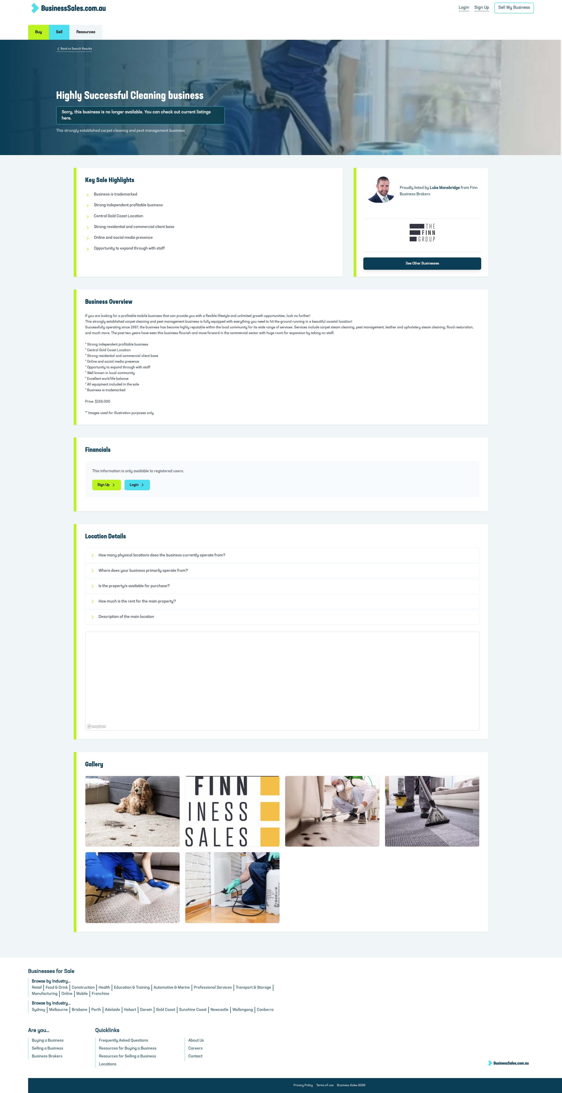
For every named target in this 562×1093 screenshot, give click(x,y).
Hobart (130, 1010)
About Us (196, 1041)
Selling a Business (47, 1049)
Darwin (146, 1010)
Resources (85, 32)
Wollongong (242, 1010)
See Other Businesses (422, 263)
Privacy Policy (303, 1085)
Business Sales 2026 (351, 1085)
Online (66, 994)
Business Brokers (47, 1057)
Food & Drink (57, 988)
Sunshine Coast (193, 1010)
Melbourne (58, 1010)
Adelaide (112, 1010)
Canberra (265, 1010)
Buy (38, 32)
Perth (96, 1010)
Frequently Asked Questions (123, 1041)
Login (464, 8)
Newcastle (220, 1010)
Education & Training (132, 988)
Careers (195, 1049)
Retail (37, 988)
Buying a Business (48, 1041)
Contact (195, 1057)
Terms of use (324, 1085)
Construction (83, 988)
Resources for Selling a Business (127, 1057)
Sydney (38, 1010)
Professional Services (213, 988)
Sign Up (481, 8)
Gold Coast (165, 1010)
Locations (107, 1064)
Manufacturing (45, 994)
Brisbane (79, 1010)
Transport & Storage (253, 988)
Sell (59, 32)
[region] (282, 681)
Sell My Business (514, 8)
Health (104, 988)
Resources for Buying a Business (128, 1049)
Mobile (82, 994)
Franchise (100, 994)
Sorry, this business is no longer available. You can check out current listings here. (136, 115)
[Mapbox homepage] (96, 726)
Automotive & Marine (172, 988)
